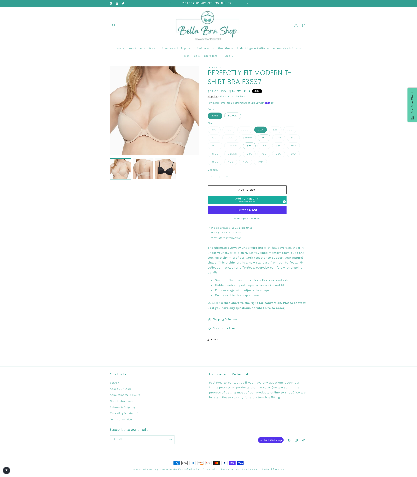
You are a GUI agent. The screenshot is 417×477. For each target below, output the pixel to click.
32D (215, 137)
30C (216, 129)
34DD (216, 145)
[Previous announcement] (170, 3)
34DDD (234, 145)
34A (263, 137)
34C (295, 137)
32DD (231, 137)
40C (247, 161)
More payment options (247, 218)
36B (265, 145)
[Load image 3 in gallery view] (165, 168)
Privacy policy (210, 469)
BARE (215, 115)
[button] (114, 25)
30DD (246, 129)
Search (114, 382)
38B (265, 153)
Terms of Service (121, 419)
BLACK (232, 115)
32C (291, 129)
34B (280, 137)
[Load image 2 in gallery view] (143, 168)
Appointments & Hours (125, 394)
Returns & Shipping (123, 407)
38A (251, 153)
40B (232, 161)
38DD (216, 161)
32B (277, 129)
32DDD (249, 137)
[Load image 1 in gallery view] (120, 168)
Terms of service (230, 469)
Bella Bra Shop (151, 469)
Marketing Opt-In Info (124, 413)
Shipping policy (250, 469)
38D (295, 153)
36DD (216, 153)
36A (249, 145)
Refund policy (191, 469)
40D (262, 161)
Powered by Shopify (170, 469)
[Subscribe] (170, 439)
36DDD (234, 153)
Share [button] (215, 339)
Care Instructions (121, 400)
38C (280, 153)
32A (260, 129)
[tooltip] (284, 201)
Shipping (213, 96)
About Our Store (121, 388)
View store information (226, 237)
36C (280, 145)
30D (230, 129)
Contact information (273, 469)
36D (295, 145)
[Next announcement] (247, 3)
